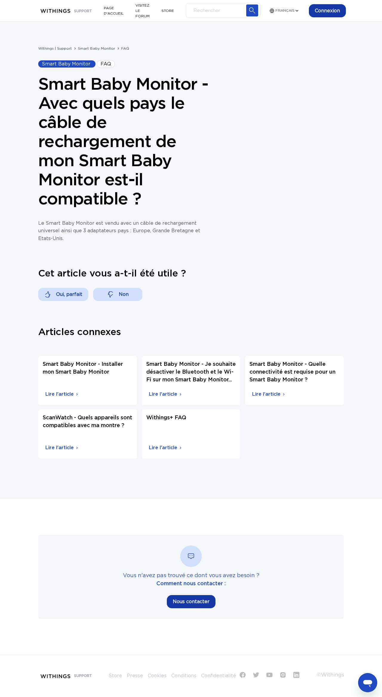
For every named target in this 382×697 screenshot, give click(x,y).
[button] (327, 10)
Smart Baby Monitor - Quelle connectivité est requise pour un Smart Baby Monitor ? (292, 372)
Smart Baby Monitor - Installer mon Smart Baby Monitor (83, 368)
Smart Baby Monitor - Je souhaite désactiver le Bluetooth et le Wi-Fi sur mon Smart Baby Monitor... (191, 372)
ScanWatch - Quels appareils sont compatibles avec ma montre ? (87, 421)
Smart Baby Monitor (96, 48)
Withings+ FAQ (166, 418)
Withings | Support (55, 48)
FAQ (125, 48)
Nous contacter (191, 601)
